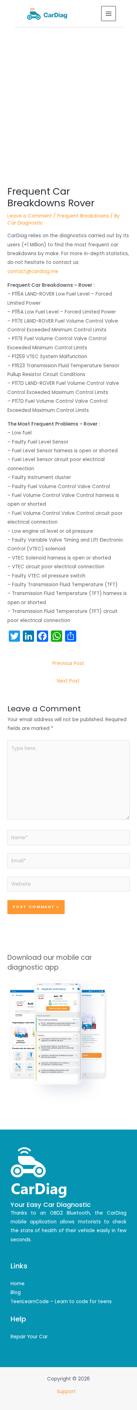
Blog (16, 1292)
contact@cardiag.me (32, 271)
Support (67, 1391)
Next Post (68, 681)
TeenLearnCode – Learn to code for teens (61, 1301)
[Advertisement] (68, 99)
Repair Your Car (29, 1336)
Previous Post (68, 663)
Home (18, 1283)
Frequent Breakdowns (83, 216)
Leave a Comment (29, 216)
